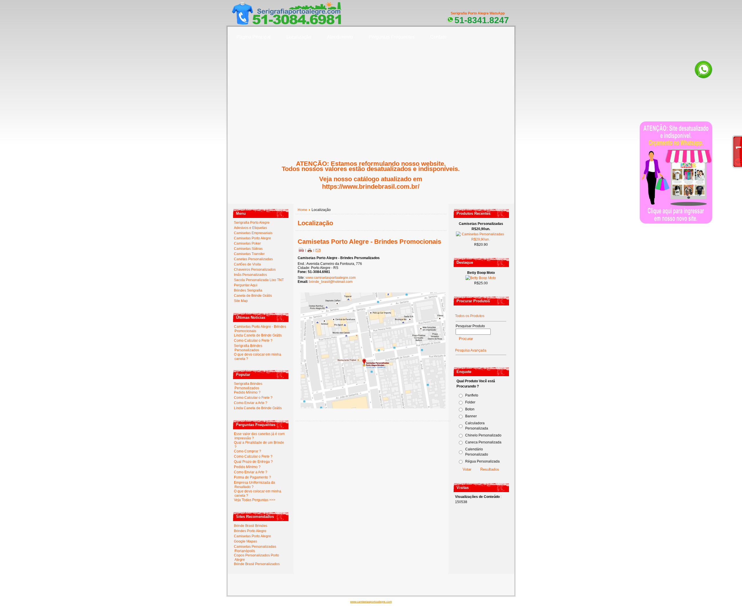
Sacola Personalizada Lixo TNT (259, 280)
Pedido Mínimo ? (247, 392)
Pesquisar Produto (470, 326)
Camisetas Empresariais (253, 233)
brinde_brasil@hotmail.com (330, 282)
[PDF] (301, 250)
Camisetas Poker (247, 243)
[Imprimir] (309, 250)
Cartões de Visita (247, 264)
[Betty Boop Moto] (480, 278)
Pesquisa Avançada (470, 350)
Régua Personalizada (482, 461)
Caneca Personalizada (483, 442)
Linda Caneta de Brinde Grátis (258, 335)
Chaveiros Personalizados (255, 269)
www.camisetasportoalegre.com (330, 278)
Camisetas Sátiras (248, 249)
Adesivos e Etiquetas (250, 228)
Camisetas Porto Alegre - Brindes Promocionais (369, 241)
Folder (470, 402)
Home (302, 210)
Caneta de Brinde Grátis (253, 296)
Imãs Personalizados (250, 275)
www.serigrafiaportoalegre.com (259, 583)
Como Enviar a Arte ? (250, 403)
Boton (469, 409)
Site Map (241, 301)
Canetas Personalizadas (253, 259)
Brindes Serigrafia (248, 290)
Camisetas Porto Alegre (252, 238)
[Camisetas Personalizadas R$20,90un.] (480, 239)
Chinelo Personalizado (483, 435)
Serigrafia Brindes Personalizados (248, 348)
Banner (471, 416)
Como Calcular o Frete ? (253, 341)
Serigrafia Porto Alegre (252, 223)
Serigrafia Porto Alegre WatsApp (478, 13)
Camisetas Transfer (249, 254)
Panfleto (471, 395)
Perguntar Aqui (245, 285)
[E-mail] (318, 250)
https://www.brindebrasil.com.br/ (370, 186)
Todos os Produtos (469, 316)
